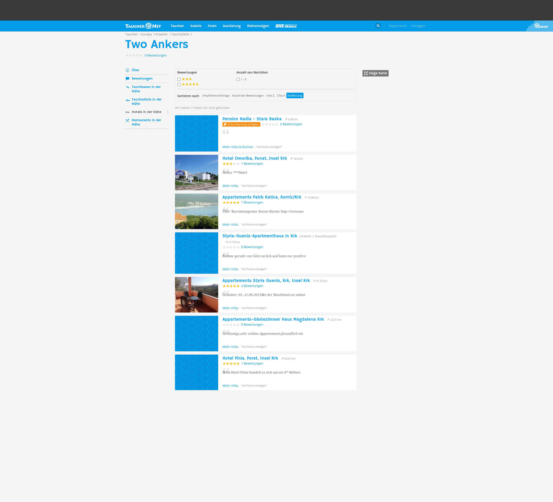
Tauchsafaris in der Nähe (146, 101)
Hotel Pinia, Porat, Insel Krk (250, 358)
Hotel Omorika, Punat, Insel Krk (254, 158)
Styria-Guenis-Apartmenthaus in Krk (279, 236)
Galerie (195, 26)
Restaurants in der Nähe (146, 122)
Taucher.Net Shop (539, 25)
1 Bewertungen (252, 163)
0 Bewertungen (291, 124)
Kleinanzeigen (258, 26)
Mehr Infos (230, 186)
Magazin (286, 25)
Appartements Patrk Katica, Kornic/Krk (261, 197)
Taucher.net (143, 26)
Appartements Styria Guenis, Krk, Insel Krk (266, 280)
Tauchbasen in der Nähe (146, 89)
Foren (212, 26)
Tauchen (177, 26)
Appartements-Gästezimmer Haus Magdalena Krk (273, 319)
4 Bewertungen (252, 286)
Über (135, 70)
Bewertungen (142, 79)
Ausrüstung (232, 26)
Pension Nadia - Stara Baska (252, 119)
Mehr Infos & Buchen (237, 147)
